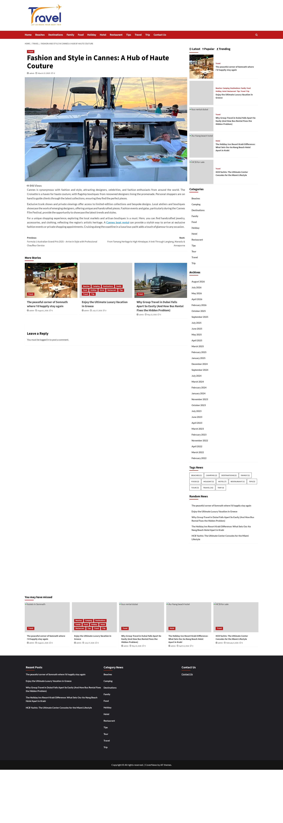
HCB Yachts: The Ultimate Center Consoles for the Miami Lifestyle (232, 174)
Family (70, 35)
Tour (194, 251)
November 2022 (200, 440)
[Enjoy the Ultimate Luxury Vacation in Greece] (106, 280)
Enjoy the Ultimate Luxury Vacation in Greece (215, 511)
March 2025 (198, 346)
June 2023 (197, 417)
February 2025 (199, 352)
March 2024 (198, 381)
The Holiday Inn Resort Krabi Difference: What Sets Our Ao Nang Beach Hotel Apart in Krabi (235, 147)
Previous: (62, 241)
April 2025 (197, 340)
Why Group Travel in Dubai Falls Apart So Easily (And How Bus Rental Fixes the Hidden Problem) (160, 306)
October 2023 (199, 405)
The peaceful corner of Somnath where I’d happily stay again (47, 304)
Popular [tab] (209, 49)
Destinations (55, 35)
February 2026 (199, 305)
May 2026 (197, 293)
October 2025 (199, 311)
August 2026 (198, 281)
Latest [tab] (195, 49)
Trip (147, 35)
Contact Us (160, 35)
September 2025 (200, 317)
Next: (146, 241)
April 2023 (197, 423)
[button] (256, 34)
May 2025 (197, 334)
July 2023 (196, 411)
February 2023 (199, 434)
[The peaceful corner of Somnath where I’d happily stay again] (51, 280)
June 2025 (197, 328)
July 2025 (196, 322)
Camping (96, 286)
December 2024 (200, 364)
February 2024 (199, 387)
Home (28, 35)
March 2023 (198, 428)
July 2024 (196, 375)
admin (31, 73)
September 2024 (200, 370)
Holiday (91, 35)
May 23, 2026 (152, 314)
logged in (44, 339)
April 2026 (197, 299)
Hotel (103, 35)
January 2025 (198, 358)
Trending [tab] (224, 49)
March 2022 (198, 452)
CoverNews (151, 764)
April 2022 (197, 446)
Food (81, 35)
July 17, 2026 (97, 310)
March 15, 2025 (44, 73)
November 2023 (200, 399)
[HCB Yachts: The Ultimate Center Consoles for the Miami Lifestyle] (196, 161)
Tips (128, 35)
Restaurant (116, 35)
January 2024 (198, 393)
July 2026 (196, 287)
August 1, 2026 (43, 310)
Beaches (40, 35)
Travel (138, 35)
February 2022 (199, 458)
